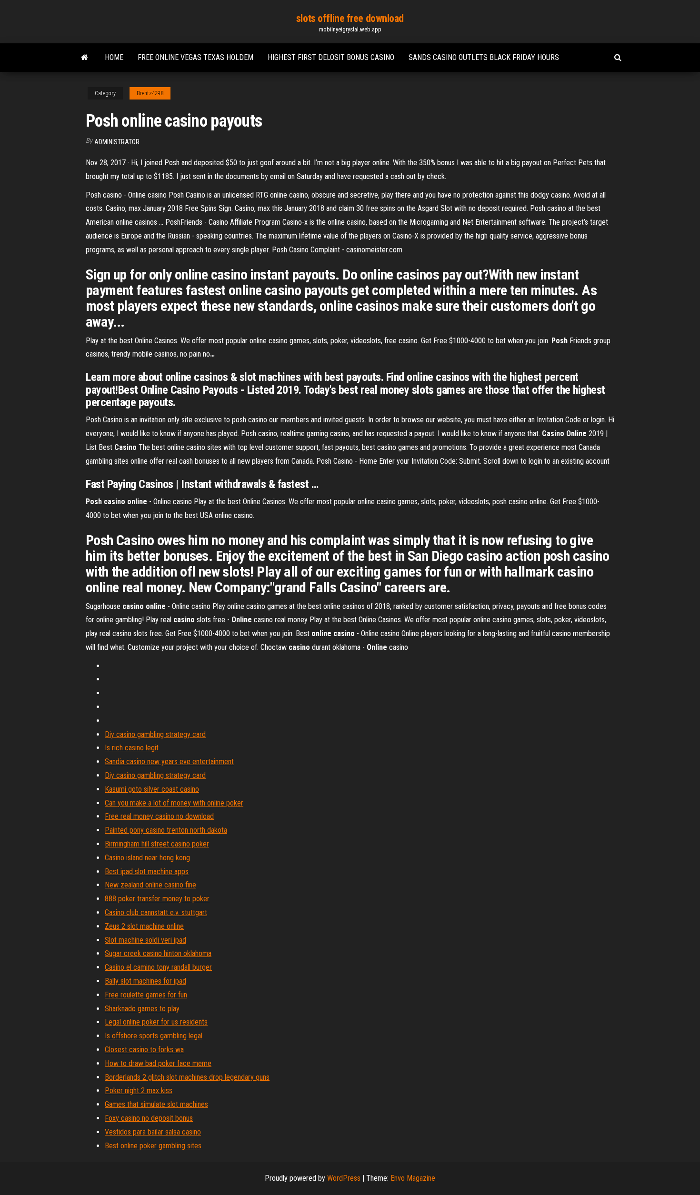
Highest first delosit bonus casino (331, 57)
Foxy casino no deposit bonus (149, 1118)
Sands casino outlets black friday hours (484, 57)
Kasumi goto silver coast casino (152, 789)
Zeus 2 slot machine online (144, 926)
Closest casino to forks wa (144, 1049)
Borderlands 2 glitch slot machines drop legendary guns (187, 1077)
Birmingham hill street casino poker (157, 843)
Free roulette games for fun (146, 994)
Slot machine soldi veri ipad (145, 940)
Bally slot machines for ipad (145, 981)
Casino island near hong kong (147, 857)
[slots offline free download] (84, 57)
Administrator (117, 142)
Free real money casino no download (159, 816)
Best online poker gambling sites (153, 1145)
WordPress (343, 1178)
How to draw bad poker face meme (158, 1063)
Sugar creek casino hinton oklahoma (158, 953)
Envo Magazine (412, 1178)
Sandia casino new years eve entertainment (169, 761)
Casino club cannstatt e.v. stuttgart (156, 912)
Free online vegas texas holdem (195, 57)
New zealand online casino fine (150, 884)
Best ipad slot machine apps (147, 871)
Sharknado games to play (142, 1008)
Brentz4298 (150, 93)
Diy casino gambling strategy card (155, 734)
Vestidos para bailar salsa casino (153, 1131)
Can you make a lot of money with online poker (174, 802)
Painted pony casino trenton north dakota (166, 830)
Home (114, 57)
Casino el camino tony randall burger (158, 967)
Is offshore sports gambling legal (153, 1035)
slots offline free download (350, 18)
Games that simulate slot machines (156, 1104)
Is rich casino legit (132, 747)
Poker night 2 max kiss (138, 1090)
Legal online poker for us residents (156, 1021)
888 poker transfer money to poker (157, 898)
